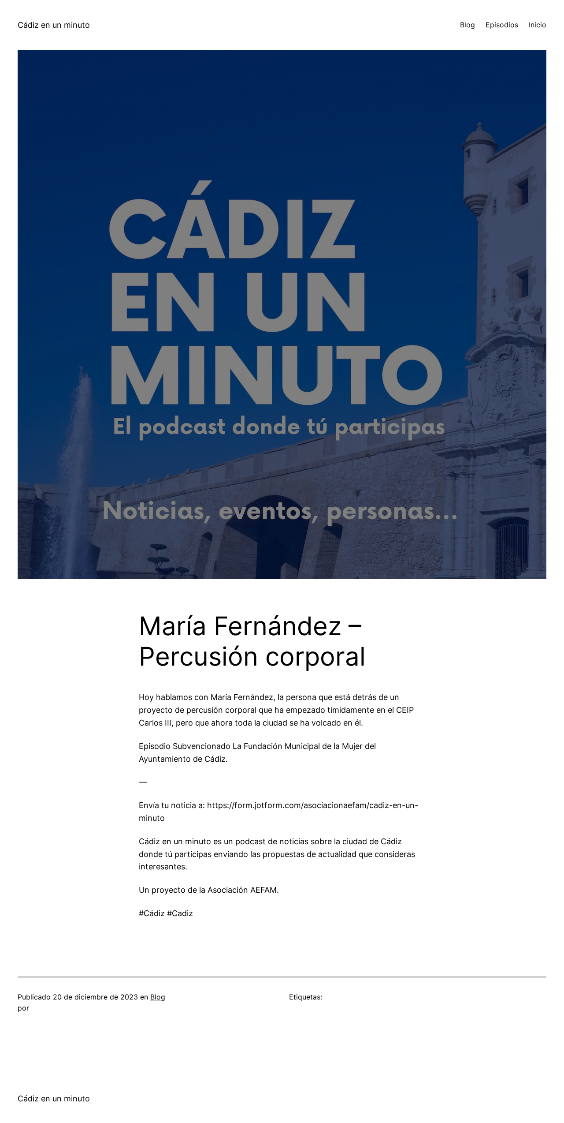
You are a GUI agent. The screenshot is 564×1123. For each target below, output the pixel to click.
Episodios (502, 24)
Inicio (537, 24)
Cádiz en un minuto (54, 25)
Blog (467, 24)
